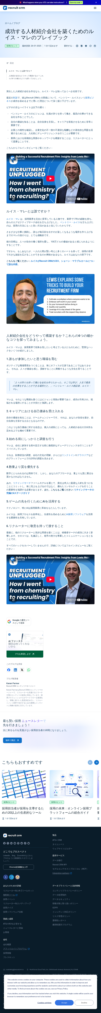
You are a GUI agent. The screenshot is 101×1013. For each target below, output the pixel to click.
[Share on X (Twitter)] (22, 670)
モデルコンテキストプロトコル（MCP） (70, 869)
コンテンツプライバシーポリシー (67, 891)
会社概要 (7, 944)
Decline (84, 1003)
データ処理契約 (59, 895)
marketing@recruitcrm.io (15, 969)
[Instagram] (18, 843)
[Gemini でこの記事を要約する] (86, 46)
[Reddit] (21, 843)
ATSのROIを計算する (12, 924)
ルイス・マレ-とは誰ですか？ (20, 71)
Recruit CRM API (59, 865)
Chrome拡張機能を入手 (18, 867)
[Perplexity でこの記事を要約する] (95, 46)
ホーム (8, 23)
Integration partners (60, 873)
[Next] (96, 762)
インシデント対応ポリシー (64, 912)
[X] (8, 843)
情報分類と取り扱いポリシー (65, 903)
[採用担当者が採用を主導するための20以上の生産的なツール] (24, 784)
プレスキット (9, 957)
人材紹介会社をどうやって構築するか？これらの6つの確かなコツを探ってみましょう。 (26, 77)
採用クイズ (8, 908)
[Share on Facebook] (8, 670)
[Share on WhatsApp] (28, 670)
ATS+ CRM (57, 840)
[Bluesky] (28, 843)
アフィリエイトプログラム (15, 949)
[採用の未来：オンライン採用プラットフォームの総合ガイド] (71, 784)
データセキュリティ (61, 899)
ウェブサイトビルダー (62, 849)
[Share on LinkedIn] (15, 670)
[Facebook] (4, 843)
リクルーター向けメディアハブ (17, 903)
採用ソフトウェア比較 (13, 912)
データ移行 (57, 860)
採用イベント (9, 899)
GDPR (55, 908)
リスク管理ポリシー (61, 916)
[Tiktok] (25, 843)
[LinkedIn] (11, 843)
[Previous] (90, 762)
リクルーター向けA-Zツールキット (18, 891)
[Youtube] (15, 843)
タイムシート (58, 844)
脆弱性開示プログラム (62, 925)
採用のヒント (12, 46)
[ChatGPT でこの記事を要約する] (77, 46)
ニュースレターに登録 (13, 928)
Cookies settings (44, 1003)
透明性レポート (59, 920)
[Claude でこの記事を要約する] (81, 46)
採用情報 (7, 953)
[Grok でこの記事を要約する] (90, 46)
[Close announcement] (96, 2)
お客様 (6, 932)
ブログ (16, 23)
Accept (64, 1003)
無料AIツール (9, 895)
